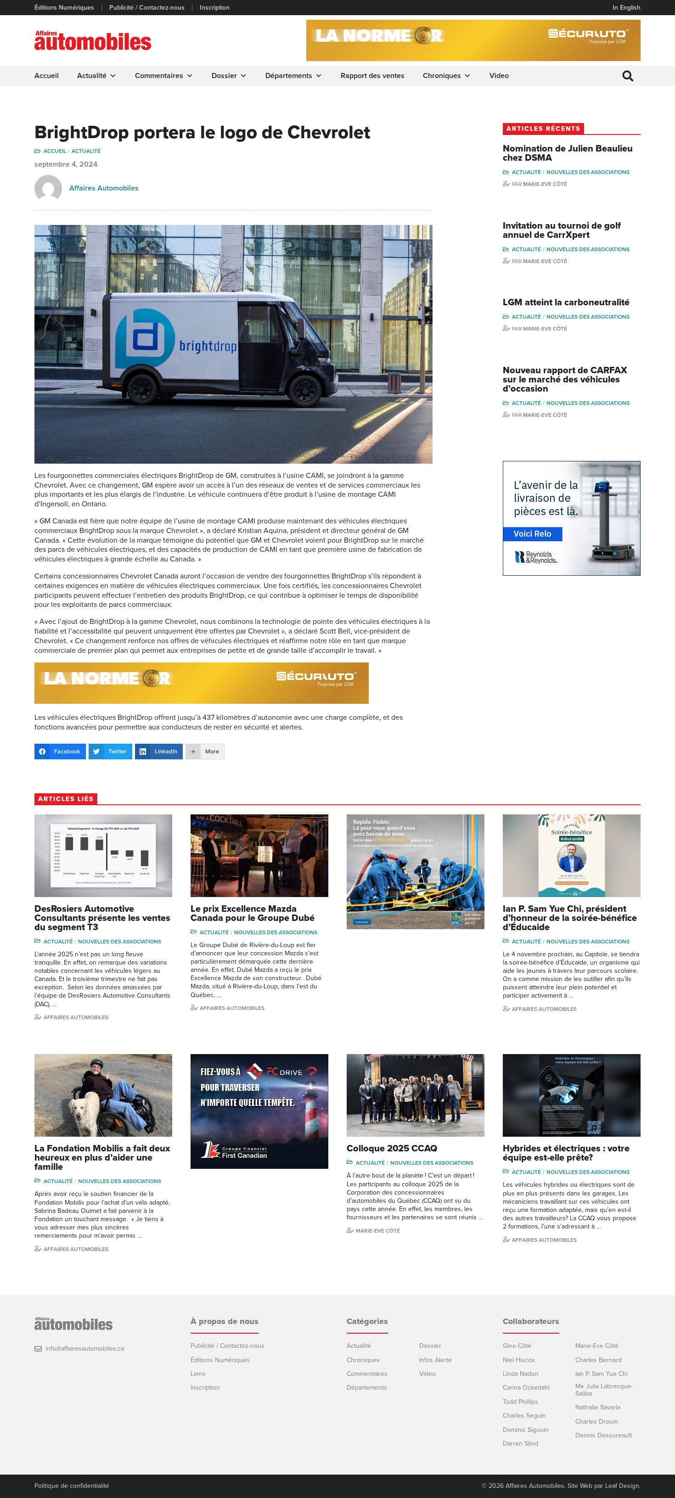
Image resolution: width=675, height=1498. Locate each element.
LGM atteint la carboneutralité (566, 302)
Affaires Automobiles (104, 188)
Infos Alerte (435, 1360)
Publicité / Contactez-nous (147, 8)
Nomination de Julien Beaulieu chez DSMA (568, 153)
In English (627, 7)
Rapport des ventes (373, 75)
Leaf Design (622, 1486)
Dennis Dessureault (603, 1435)
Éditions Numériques (64, 8)
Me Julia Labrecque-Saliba (604, 1390)
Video (499, 75)
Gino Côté (517, 1345)
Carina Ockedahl (526, 1387)
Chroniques (442, 75)
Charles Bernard (598, 1360)
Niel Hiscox (519, 1360)
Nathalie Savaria (597, 1407)
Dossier (224, 75)
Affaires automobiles (76, 1017)
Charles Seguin (524, 1415)
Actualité (92, 75)
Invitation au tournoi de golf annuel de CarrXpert (562, 230)
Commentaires (159, 75)
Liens (198, 1373)
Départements (288, 75)
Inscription (215, 8)
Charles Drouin (596, 1421)
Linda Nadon (521, 1373)
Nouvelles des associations (588, 172)
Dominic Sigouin (526, 1429)
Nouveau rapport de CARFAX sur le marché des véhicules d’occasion (565, 379)
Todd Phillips (520, 1401)
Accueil (46, 75)
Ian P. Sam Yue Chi (601, 1373)
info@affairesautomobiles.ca (84, 1348)
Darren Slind (520, 1443)
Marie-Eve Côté (545, 184)
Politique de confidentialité (71, 1486)
